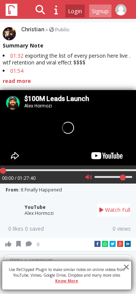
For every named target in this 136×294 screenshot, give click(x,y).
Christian (32, 29)
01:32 (16, 55)
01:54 (16, 70)
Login (75, 11)
